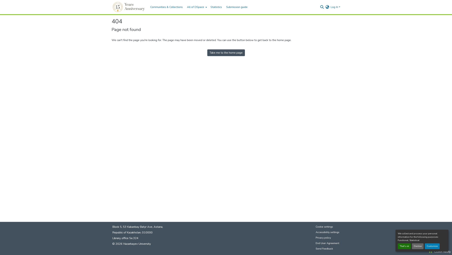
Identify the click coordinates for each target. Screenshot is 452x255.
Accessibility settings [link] (327, 232)
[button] (129, 7)
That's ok (404, 246)
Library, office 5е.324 (125, 238)
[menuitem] (196, 7)
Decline (418, 246)
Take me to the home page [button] (226, 53)
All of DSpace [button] (195, 7)
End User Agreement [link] (327, 243)
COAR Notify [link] (442, 252)
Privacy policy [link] (323, 237)
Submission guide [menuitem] (237, 7)
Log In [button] (335, 7)
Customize (432, 246)
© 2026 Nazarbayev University (131, 244)
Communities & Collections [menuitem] (166, 7)
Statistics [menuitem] (216, 7)
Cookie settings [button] (324, 226)
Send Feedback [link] (324, 248)
